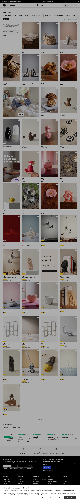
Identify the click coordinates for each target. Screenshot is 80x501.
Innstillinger (45, 497)
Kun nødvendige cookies (55, 497)
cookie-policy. (54, 494)
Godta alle (69, 497)
